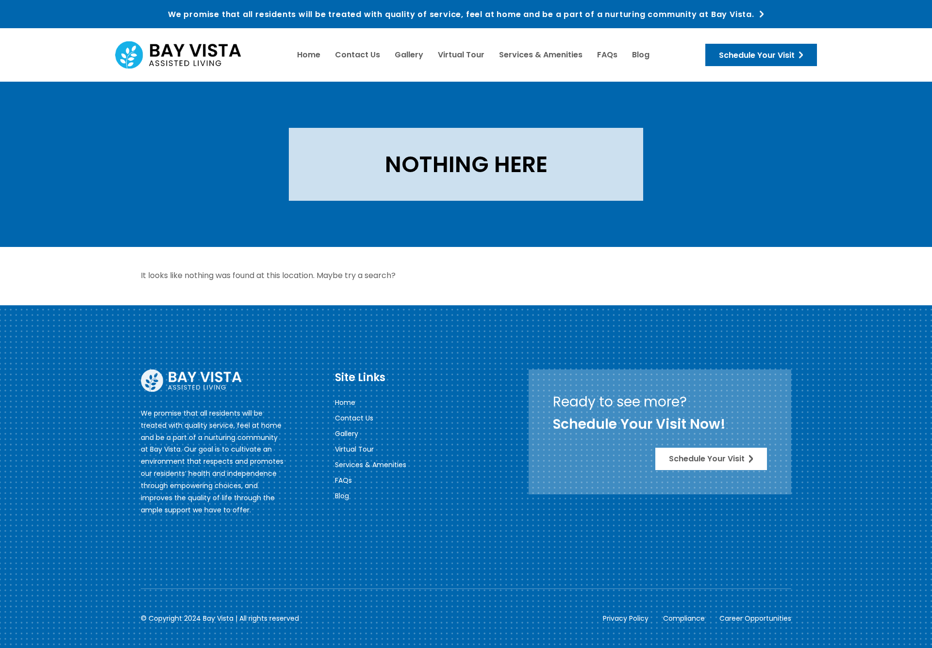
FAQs (607, 54)
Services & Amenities (540, 54)
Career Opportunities (755, 618)
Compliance (684, 618)
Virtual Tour (461, 54)
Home (308, 54)
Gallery (409, 54)
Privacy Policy (626, 618)
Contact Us (357, 54)
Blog (640, 54)
